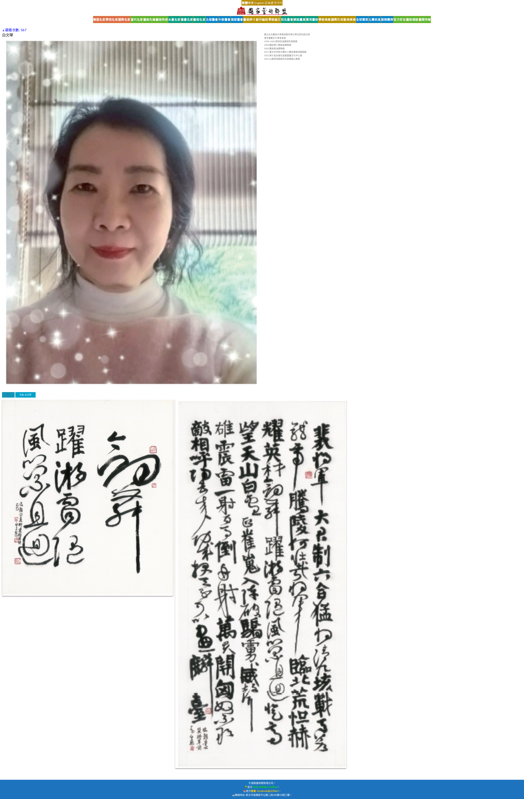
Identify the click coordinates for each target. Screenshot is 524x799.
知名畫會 (287, 19)
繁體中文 (248, 3)
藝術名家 (199, 19)
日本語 (268, 3)
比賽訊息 (375, 19)
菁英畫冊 (312, 19)
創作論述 (262, 19)
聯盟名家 (99, 19)
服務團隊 (387, 19)
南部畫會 (237, 19)
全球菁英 (362, 19)
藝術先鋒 (149, 19)
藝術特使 (162, 19)
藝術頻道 (412, 19)
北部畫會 (212, 19)
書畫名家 (187, 19)
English (259, 3)
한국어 (278, 3)
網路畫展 (299, 19)
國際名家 (124, 19)
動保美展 (349, 19)
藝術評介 (249, 19)
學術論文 (274, 19)
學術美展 (324, 19)
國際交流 (337, 19)
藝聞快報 (425, 19)
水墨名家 (174, 19)
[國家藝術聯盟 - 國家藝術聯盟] (262, 10)
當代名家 (137, 19)
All (8, 394)
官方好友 (400, 19)
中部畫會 (224, 19)
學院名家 (112, 19)
